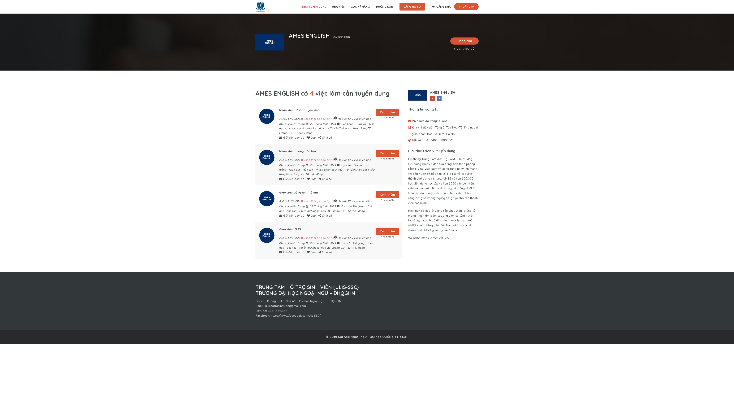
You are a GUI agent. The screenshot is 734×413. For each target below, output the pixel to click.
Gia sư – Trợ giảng (353, 206)
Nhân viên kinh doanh (313, 128)
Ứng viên (338, 6)
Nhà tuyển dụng (314, 6)
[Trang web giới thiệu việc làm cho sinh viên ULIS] (260, 6)
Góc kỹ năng (360, 6)
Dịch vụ (361, 124)
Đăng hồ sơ (412, 6)
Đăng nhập (444, 6)
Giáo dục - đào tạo (301, 170)
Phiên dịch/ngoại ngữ (329, 170)
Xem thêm (387, 112)
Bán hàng (347, 124)
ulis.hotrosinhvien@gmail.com (285, 306)
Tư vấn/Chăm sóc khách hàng (348, 128)
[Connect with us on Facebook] (439, 98)
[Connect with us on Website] (432, 98)
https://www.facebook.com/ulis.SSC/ (296, 316)
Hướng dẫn (384, 6)
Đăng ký (468, 6)
